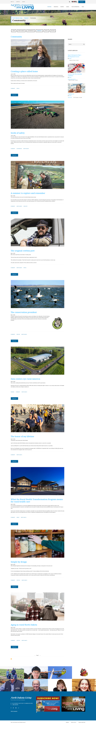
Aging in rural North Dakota (24, 624)
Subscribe (82, 1)
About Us (12, 1)
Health (18, 517)
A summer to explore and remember (28, 193)
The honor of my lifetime (22, 436)
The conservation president (24, 312)
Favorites (56, 6)
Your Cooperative (75, 6)
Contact (23, 1)
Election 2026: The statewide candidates (75, 74)
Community (39, 30)
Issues (67, 6)
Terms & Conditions (81, 722)
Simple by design (19, 562)
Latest (13, 30)
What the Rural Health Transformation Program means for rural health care (37, 500)
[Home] (22, 6)
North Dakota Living (21, 697)
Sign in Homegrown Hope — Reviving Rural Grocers (75, 55)
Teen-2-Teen (70, 97)
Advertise (18, 1)
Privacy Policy (73, 722)
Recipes (62, 6)
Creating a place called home (24, 71)
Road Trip (25, 206)
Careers (67, 722)
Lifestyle (18, 580)
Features (49, 6)
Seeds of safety (18, 133)
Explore (53, 30)
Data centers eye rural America (25, 379)
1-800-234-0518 (15, 704)
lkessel (70, 58)
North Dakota (21, 30)
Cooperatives (30, 30)
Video (83, 6)
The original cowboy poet (23, 250)
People (46, 30)
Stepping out (71, 94)
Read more (15, 95)
